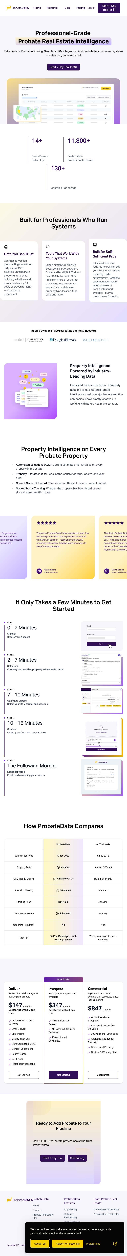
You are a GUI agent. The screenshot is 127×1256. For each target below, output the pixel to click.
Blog (67, 8)
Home (37, 8)
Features (52, 8)
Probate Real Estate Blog (106, 1214)
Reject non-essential (68, 1243)
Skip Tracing (70, 1209)
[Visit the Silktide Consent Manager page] (115, 1244)
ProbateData (41, 1199)
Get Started (24, 1074)
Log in (91, 8)
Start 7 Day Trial (52, 1158)
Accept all (40, 1243)
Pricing (80, 8)
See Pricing (77, 1158)
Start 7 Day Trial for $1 (109, 8)
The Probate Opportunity (106, 1209)
